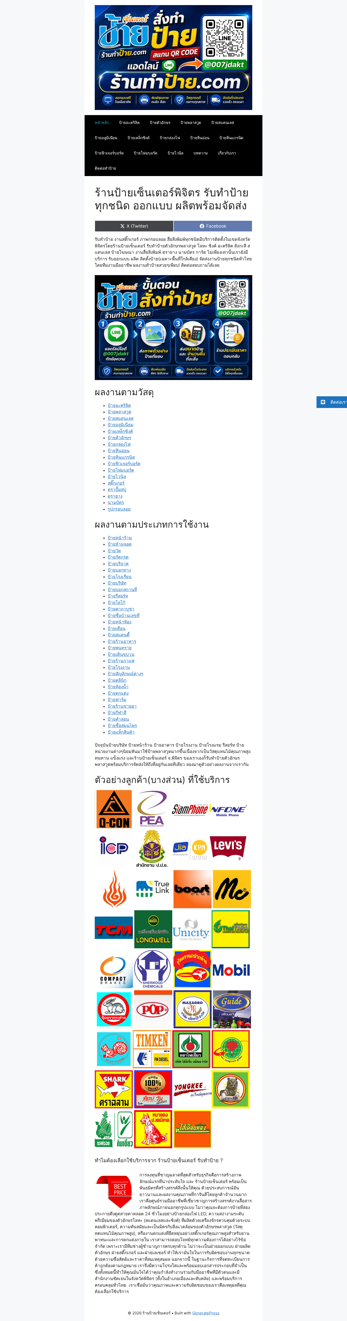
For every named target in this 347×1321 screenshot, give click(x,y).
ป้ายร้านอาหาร (122, 641)
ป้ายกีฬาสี (117, 712)
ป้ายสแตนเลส (222, 122)
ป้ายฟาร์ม (117, 699)
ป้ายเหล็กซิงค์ (139, 137)
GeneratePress (205, 1313)
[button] (332, 402)
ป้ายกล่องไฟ (170, 137)
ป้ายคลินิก (117, 680)
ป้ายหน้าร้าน (120, 537)
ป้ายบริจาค (118, 563)
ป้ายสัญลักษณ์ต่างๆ (125, 673)
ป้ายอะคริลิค (129, 122)
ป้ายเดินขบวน (121, 654)
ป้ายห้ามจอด (120, 544)
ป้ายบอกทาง (119, 570)
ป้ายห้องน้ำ (118, 686)
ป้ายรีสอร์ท (118, 596)
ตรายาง (115, 496)
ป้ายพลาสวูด (191, 122)
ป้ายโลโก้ (116, 602)
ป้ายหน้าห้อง (119, 621)
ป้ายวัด (114, 550)
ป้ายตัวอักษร (160, 122)
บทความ (201, 153)
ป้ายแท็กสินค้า (121, 732)
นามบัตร (116, 502)
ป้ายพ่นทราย (120, 647)
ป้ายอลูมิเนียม (106, 137)
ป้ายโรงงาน (119, 667)
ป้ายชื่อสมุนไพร (122, 725)
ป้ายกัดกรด (118, 557)
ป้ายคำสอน (118, 719)
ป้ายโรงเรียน (120, 576)
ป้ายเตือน (116, 628)
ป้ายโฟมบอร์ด (145, 153)
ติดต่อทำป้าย (105, 168)
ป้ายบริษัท (117, 583)
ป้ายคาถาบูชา (121, 608)
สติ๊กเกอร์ (116, 483)
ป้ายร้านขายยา (122, 706)
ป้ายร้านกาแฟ (121, 660)
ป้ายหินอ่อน (199, 137)
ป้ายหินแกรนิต (231, 137)
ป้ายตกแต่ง (118, 693)
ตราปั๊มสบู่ (117, 489)
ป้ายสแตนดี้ (119, 634)
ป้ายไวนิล (175, 153)
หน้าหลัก (102, 122)
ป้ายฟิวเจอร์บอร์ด (109, 153)
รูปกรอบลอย (119, 509)
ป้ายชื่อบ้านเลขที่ (123, 615)
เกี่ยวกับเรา (227, 153)
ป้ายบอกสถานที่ (122, 589)
